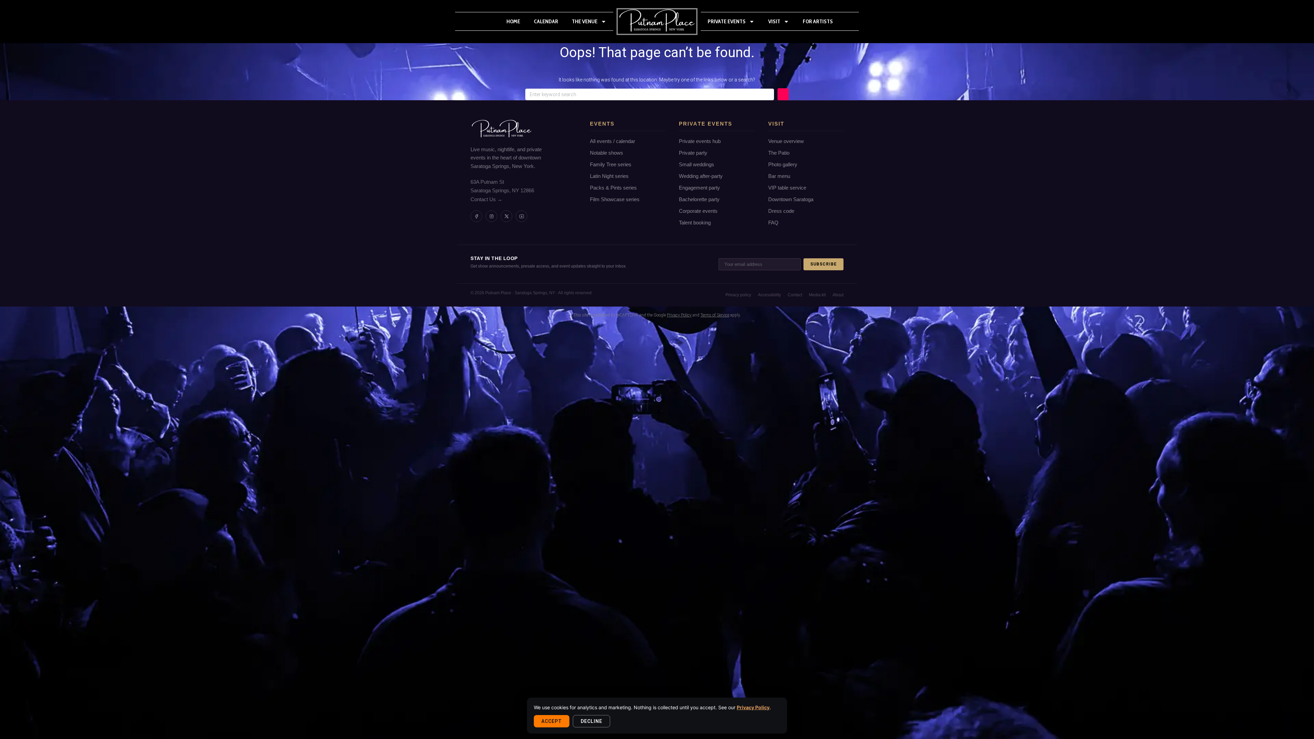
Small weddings (696, 164)
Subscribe (823, 264)
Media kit (817, 295)
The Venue (584, 21)
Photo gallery (782, 164)
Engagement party (699, 188)
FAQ (773, 222)
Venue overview (786, 141)
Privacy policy (738, 295)
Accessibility (769, 295)
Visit (774, 21)
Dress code (781, 211)
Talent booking (695, 222)
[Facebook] (476, 216)
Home (513, 21)
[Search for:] (649, 94)
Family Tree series (610, 164)
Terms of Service (714, 315)
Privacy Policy (753, 707)
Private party (693, 153)
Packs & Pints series (613, 188)
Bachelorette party (699, 199)
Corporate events (698, 211)
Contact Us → (486, 199)
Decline (591, 721)
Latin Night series (609, 176)
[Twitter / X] (506, 216)
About (838, 295)
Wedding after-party (701, 176)
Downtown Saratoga (790, 199)
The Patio (778, 153)
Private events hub (700, 141)
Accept (551, 721)
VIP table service (787, 188)
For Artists (818, 21)
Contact (795, 295)
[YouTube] (521, 216)
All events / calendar (612, 141)
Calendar (546, 21)
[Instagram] (491, 216)
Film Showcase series (615, 199)
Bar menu (779, 176)
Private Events (727, 21)
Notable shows (606, 153)
